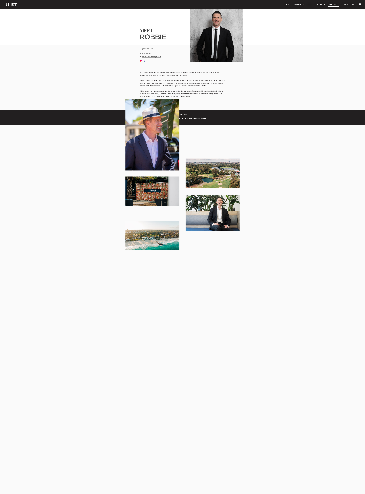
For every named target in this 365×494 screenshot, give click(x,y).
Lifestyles (298, 4)
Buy (287, 4)
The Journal (349, 4)
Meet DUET (334, 4)
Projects (320, 4)
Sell (309, 4)
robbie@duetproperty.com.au (151, 57)
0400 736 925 (146, 53)
